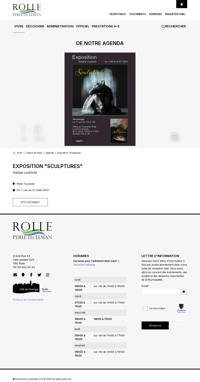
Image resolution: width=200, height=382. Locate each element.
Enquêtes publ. (175, 14)
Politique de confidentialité (28, 299)
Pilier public (118, 14)
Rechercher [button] (175, 26)
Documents (138, 14)
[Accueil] (14, 152)
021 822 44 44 (26, 267)
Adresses (155, 14)
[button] (19, 26)
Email (145, 286)
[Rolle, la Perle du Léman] (27, 9)
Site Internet (30, 202)
